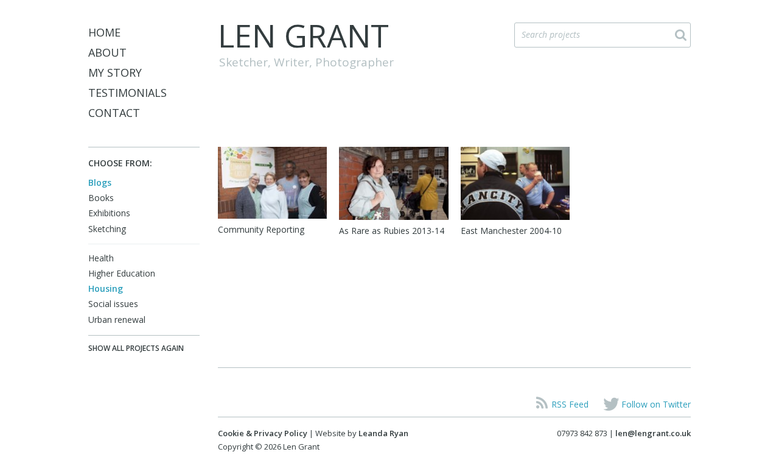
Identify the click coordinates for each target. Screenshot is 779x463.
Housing (105, 288)
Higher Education (121, 273)
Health (101, 258)
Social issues (113, 303)
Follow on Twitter (656, 404)
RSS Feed (570, 404)
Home (104, 32)
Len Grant (303, 35)
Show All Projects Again (136, 348)
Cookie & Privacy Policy (262, 433)
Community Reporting (261, 229)
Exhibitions (109, 213)
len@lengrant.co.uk (653, 433)
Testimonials (127, 92)
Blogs (99, 182)
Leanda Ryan (383, 433)
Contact (114, 112)
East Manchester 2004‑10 (511, 230)
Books (101, 197)
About (107, 52)
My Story (115, 72)
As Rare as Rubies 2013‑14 (391, 230)
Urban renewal (116, 319)
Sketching (107, 229)
